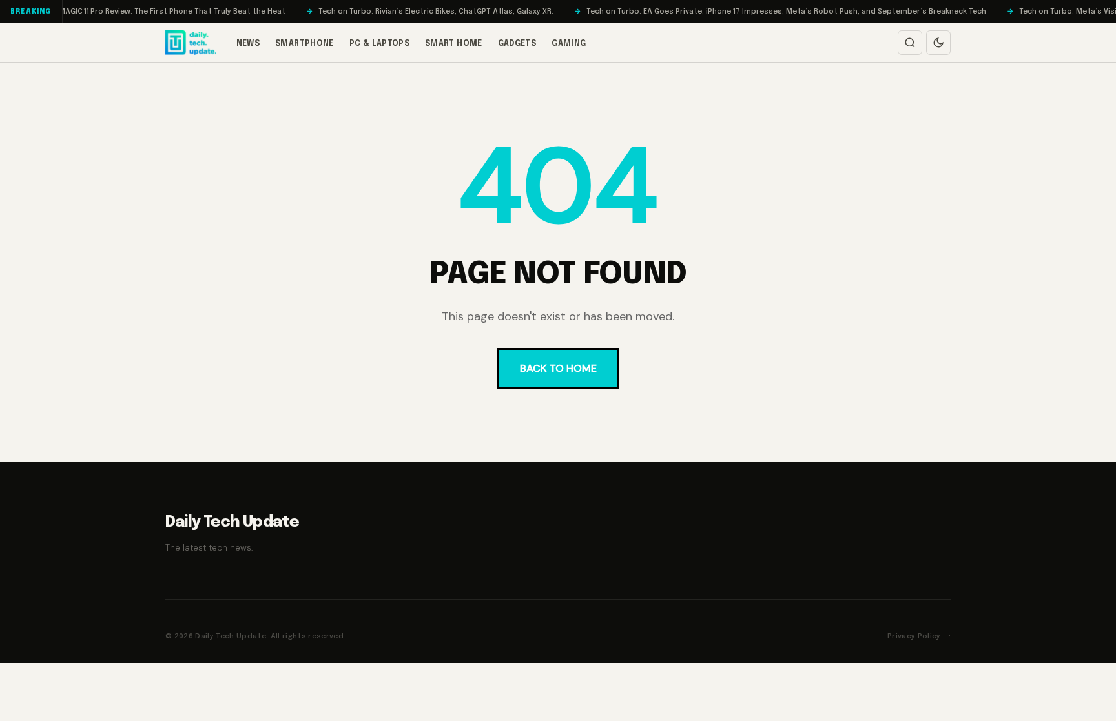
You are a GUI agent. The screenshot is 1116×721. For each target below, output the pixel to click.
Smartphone (304, 44)
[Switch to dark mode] (938, 42)
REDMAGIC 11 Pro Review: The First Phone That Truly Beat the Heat (150, 11)
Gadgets (517, 44)
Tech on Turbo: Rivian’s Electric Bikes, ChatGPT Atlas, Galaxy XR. (420, 11)
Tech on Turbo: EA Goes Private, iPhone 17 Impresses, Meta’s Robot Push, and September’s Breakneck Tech (771, 11)
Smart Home (453, 44)
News (248, 44)
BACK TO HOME (558, 368)
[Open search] (910, 42)
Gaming (569, 44)
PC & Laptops (379, 44)
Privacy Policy (914, 636)
